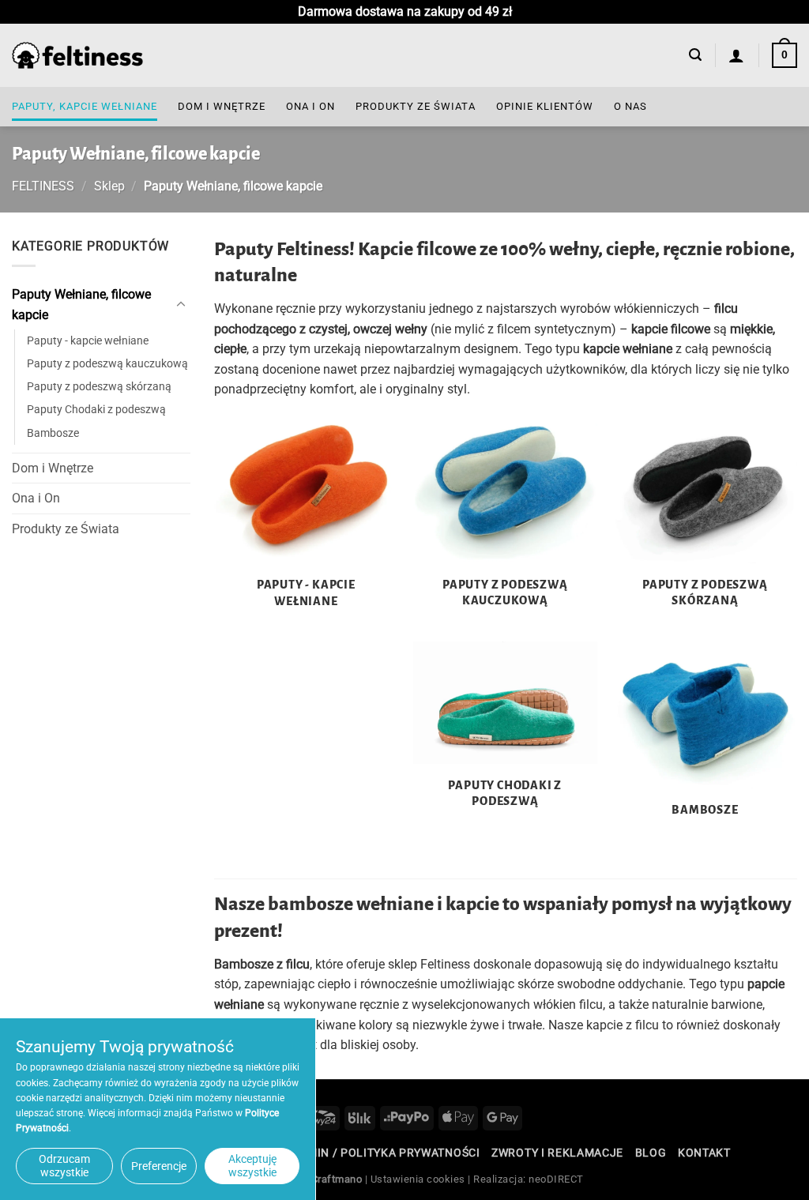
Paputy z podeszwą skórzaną (99, 386)
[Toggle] (180, 304)
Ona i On (310, 106)
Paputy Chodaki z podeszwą (96, 409)
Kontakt (704, 1152)
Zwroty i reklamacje (557, 1152)
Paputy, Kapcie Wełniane (84, 106)
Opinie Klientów (544, 106)
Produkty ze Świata (416, 106)
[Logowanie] (736, 55)
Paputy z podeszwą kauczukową (107, 364)
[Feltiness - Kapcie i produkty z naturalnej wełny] (77, 55)
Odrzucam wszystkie (64, 1166)
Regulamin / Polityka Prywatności (371, 1152)
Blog (651, 1152)
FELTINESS (43, 186)
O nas (630, 106)
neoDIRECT (556, 1179)
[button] (695, 54)
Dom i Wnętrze (221, 106)
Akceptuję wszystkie (252, 1166)
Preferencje (158, 1166)
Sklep (109, 186)
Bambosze (53, 432)
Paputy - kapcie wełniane (88, 341)
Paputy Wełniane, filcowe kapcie (81, 304)
